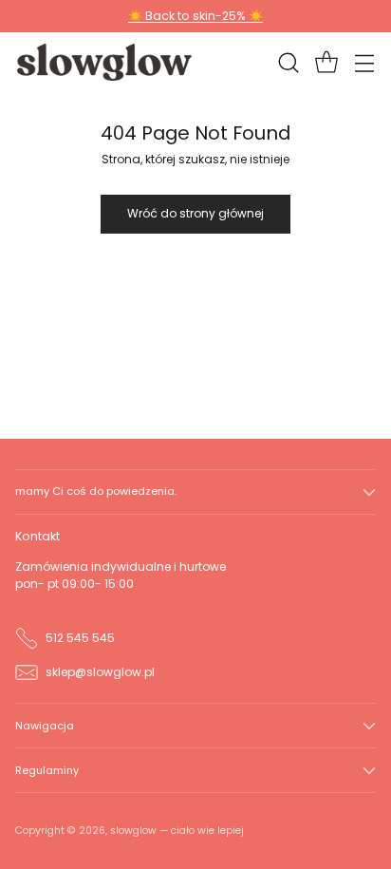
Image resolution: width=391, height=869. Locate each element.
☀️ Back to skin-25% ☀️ (195, 16)
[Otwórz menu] (363, 62)
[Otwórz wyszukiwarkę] (288, 62)
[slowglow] (105, 61)
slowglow (133, 830)
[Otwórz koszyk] (326, 62)
